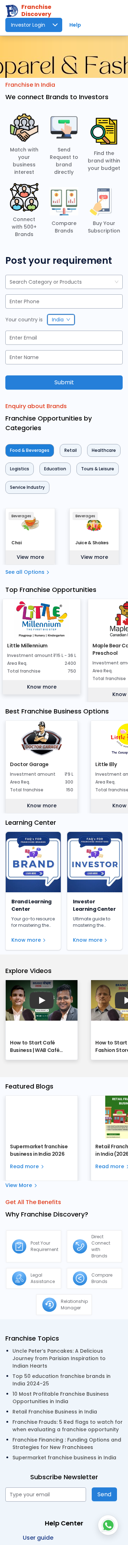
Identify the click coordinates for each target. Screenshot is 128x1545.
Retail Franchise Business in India (54, 1411)
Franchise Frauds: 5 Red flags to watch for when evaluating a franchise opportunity (67, 1425)
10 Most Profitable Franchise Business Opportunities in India (60, 1397)
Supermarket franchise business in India (64, 1457)
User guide (38, 1538)
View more (30, 557)
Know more (42, 686)
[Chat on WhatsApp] (108, 1525)
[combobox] (10, 282)
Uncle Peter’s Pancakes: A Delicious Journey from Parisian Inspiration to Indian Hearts (59, 1358)
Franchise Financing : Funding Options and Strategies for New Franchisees (66, 1443)
